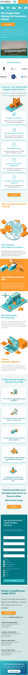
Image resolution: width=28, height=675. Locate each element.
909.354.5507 (7, 636)
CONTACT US (23, 2)
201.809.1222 (8, 625)
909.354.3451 (7, 645)
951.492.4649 (8, 643)
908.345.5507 (7, 627)
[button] (14, 2)
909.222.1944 (8, 653)
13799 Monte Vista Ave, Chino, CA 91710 (11, 651)
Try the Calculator (14, 671)
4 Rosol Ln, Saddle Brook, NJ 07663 (10, 624)
